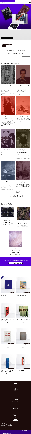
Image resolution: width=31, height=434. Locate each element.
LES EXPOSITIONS (15, 402)
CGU (15, 416)
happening (7, 122)
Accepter (26, 430)
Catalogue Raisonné (21, 90)
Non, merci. (23, 430)
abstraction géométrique (4, 152)
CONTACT (15, 390)
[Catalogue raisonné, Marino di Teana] (23, 360)
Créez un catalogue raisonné (7, 37)
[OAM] (2, 3)
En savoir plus (9, 433)
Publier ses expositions (15, 397)
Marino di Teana (20, 370)
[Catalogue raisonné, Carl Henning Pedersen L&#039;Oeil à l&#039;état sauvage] (8, 309)
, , (15, 49)
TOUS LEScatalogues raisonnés (15, 196)
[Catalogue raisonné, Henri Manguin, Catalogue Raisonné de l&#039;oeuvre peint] (23, 284)
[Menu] (28, 3)
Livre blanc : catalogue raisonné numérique (15, 410)
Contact (15, 420)
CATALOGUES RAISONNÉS (15, 401)
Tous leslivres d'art (15, 378)
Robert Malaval (8, 221)
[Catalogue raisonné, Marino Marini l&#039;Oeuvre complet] (8, 335)
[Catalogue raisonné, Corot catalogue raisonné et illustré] (23, 309)
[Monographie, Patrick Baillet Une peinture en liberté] (8, 284)
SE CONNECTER (15, 389)
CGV (15, 417)
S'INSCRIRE (15, 388)
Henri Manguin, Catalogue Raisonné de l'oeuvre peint (22, 295)
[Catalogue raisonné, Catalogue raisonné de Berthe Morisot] (23, 335)
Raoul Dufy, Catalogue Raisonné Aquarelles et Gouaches (8, 371)
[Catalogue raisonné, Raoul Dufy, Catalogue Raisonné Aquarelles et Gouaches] (8, 360)
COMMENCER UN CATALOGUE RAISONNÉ (15, 263)
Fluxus (10, 120)
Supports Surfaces (10, 88)
